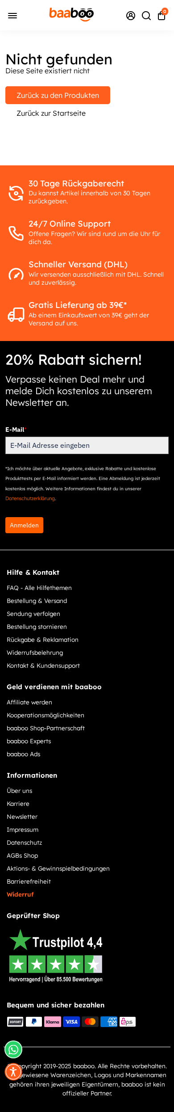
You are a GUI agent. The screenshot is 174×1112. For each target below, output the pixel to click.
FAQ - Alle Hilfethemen (39, 587)
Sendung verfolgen (33, 613)
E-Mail (15, 429)
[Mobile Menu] (12, 15)
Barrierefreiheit (29, 881)
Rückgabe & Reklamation (43, 639)
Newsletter (22, 816)
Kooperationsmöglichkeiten (45, 715)
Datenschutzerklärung (30, 498)
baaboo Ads (23, 754)
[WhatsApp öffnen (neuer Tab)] (13, 1049)
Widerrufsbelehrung (35, 652)
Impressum (22, 829)
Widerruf (20, 894)
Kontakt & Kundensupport (43, 665)
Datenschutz (24, 842)
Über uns (19, 790)
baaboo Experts (29, 741)
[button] (13, 1072)
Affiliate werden (29, 702)
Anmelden (24, 525)
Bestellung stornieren (37, 626)
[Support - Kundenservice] (130, 15)
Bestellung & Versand (37, 600)
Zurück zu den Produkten (58, 95)
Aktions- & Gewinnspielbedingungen (58, 868)
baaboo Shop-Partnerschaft (46, 728)
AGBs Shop (22, 855)
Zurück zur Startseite (51, 113)
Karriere (18, 803)
